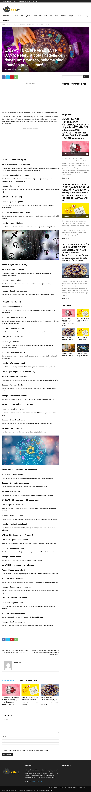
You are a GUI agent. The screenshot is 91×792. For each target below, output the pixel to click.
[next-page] (6, 708)
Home (3, 24)
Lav (40, 16)
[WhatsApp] (16, 77)
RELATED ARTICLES (10, 680)
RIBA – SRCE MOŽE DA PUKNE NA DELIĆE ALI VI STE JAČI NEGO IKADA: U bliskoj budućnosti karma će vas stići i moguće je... (30, 701)
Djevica (28, 16)
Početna (4, 1)
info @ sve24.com (37, 781)
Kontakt (9, 1)
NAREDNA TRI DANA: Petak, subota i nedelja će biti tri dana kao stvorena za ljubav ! (15, 651)
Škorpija (63, 16)
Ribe (56, 16)
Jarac (35, 16)
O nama (14, 1)
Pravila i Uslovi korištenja (24, 1)
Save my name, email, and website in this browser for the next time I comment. (27, 750)
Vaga (79, 16)
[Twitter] (8, 77)
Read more (65, 178)
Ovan (46, 16)
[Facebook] (4, 77)
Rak (51, 16)
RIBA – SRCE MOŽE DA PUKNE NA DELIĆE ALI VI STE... (83, 320)
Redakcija (8, 69)
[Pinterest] (12, 77)
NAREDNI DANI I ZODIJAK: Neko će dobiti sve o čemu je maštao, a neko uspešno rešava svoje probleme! (45, 652)
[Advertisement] (30, 96)
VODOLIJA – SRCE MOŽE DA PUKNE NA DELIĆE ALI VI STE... (67, 339)
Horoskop (15, 16)
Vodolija (6, 20)
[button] (87, 16)
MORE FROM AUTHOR (28, 680)
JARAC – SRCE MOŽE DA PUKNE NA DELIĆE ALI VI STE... (82, 339)
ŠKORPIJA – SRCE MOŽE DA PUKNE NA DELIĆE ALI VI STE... (82, 355)
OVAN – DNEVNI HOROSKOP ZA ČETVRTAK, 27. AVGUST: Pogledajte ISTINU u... (67, 322)
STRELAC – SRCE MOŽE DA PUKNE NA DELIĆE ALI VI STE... (67, 355)
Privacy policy (34, 1)
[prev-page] (3, 708)
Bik (22, 16)
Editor (65, 153)
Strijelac (72, 16)
